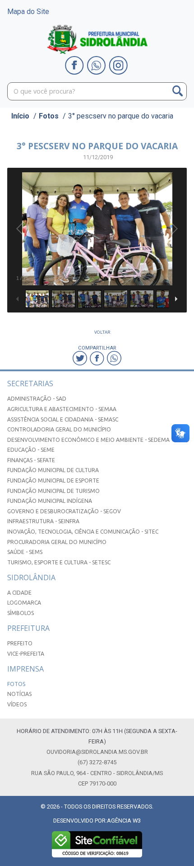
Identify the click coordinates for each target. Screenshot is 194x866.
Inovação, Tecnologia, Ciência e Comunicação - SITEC (82, 532)
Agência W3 (124, 820)
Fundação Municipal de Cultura (53, 470)
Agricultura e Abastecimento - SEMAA (61, 409)
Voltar (102, 332)
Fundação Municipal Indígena (49, 501)
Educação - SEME (31, 450)
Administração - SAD (36, 399)
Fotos (49, 116)
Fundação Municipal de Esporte (53, 480)
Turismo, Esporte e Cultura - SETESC (59, 562)
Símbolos (20, 613)
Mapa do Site (28, 11)
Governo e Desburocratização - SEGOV (64, 511)
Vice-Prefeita (25, 654)
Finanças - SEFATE (31, 460)
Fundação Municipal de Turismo (53, 491)
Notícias (19, 694)
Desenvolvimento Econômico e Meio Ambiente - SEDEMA (88, 440)
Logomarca (24, 603)
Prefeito (19, 643)
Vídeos (17, 704)
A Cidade (19, 593)
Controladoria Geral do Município (59, 429)
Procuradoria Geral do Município (56, 542)
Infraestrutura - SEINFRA (43, 521)
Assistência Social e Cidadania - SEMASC (62, 419)
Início (20, 116)
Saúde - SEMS (24, 552)
